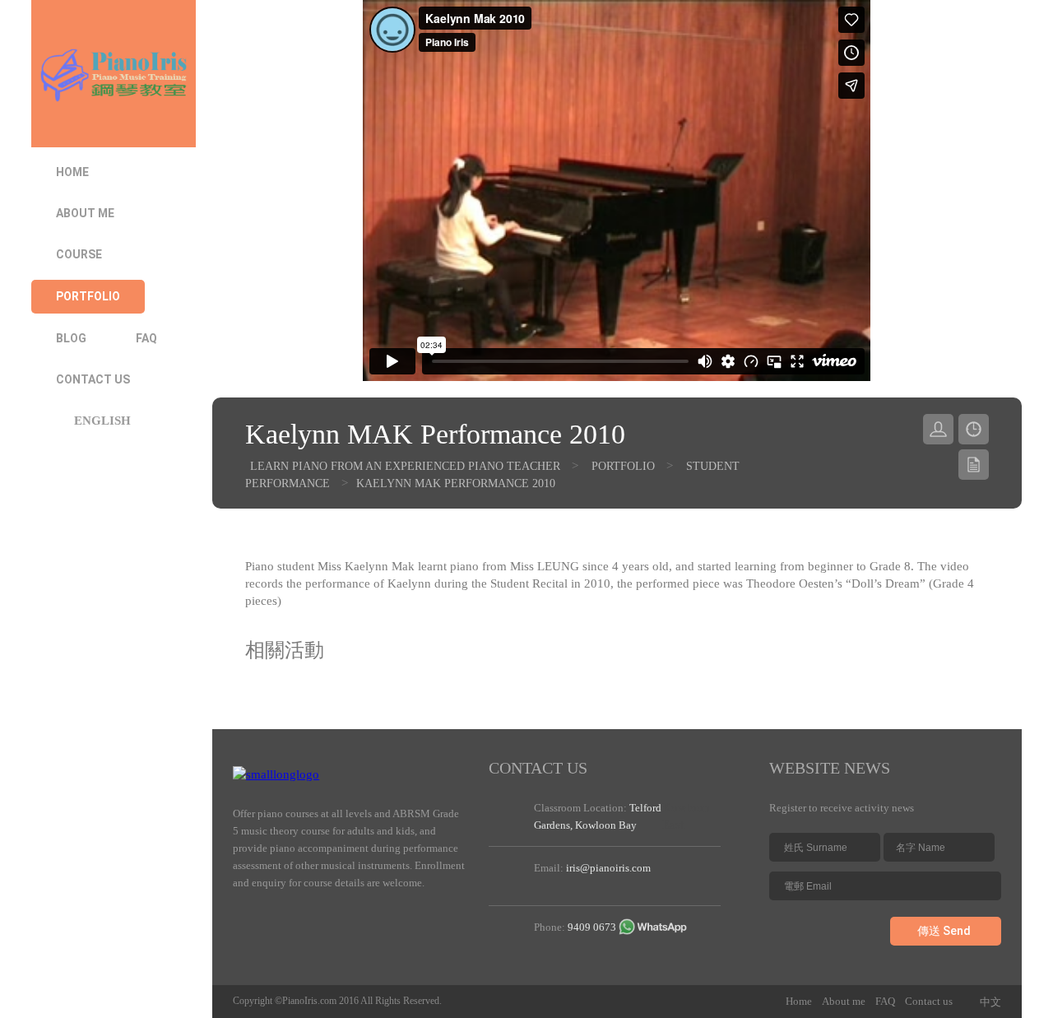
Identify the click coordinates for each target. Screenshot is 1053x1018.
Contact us (93, 379)
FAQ (146, 338)
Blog (71, 338)
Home (72, 172)
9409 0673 (592, 927)
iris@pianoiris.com (608, 868)
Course (79, 254)
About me (85, 213)
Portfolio (88, 296)
